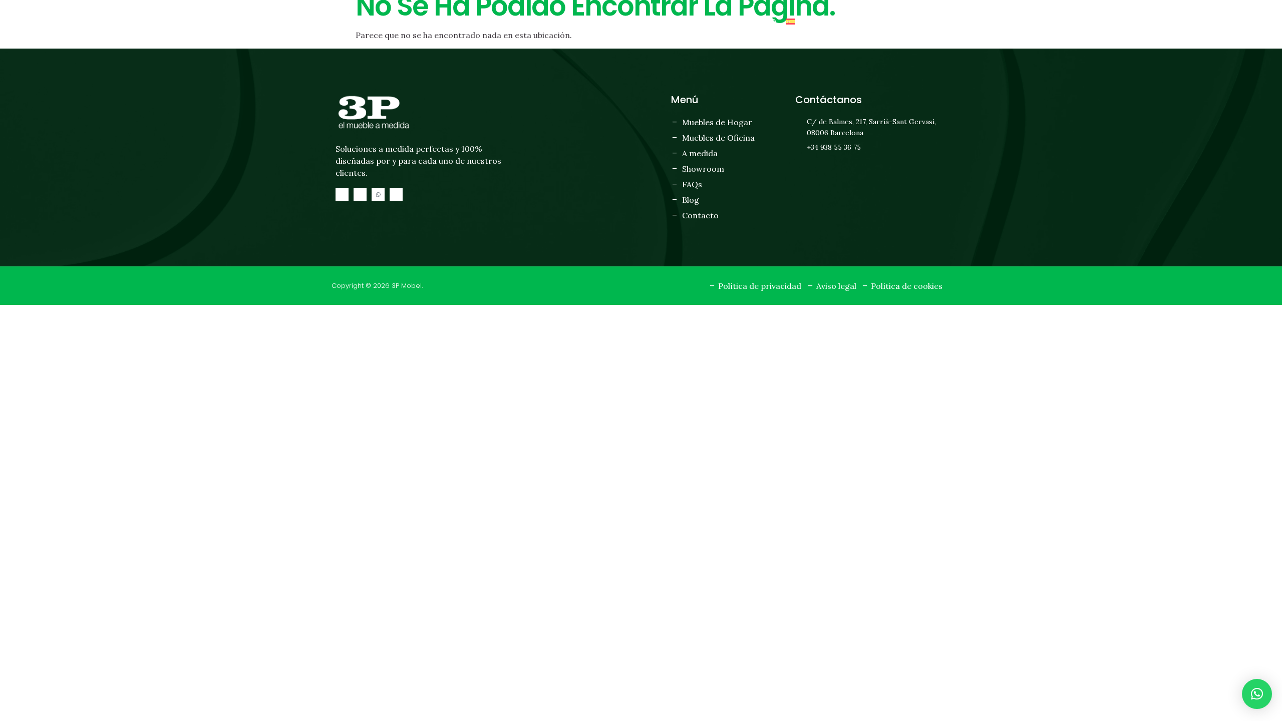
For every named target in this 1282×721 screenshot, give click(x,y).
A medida (618, 22)
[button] (1257, 694)
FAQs (712, 22)
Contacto (754, 22)
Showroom (669, 22)
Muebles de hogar (468, 22)
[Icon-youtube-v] (396, 194)
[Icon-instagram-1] (360, 194)
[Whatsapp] (378, 194)
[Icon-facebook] (342, 194)
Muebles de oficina (552, 22)
